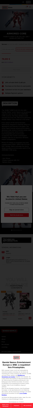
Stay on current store (16, 210)
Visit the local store (16, 215)
